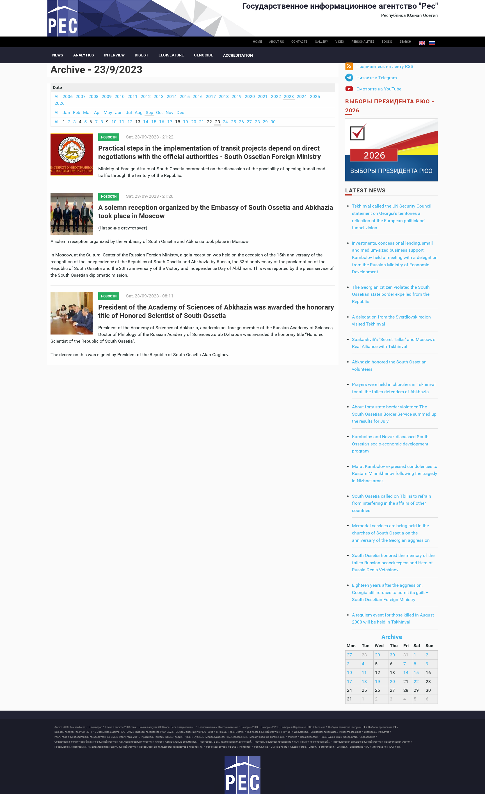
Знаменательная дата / (324, 732)
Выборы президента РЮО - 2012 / (114, 732)
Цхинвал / (343, 746)
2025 (315, 96)
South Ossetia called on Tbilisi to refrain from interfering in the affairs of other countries (391, 503)
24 (225, 121)
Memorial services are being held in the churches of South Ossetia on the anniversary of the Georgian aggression (391, 533)
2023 (289, 96)
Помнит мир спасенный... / (316, 741)
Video (339, 42)
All (57, 96)
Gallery (321, 42)
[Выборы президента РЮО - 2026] (391, 149)
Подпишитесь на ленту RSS (384, 66)
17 (169, 121)
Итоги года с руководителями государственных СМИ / (86, 737)
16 (161, 121)
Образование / (368, 737)
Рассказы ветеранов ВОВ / (222, 746)
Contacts (299, 42)
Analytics (83, 55)
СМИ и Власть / (280, 746)
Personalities (362, 42)
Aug (139, 112)
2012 (146, 96)
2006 (68, 96)
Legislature (171, 55)
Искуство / (384, 732)
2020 (250, 96)
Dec (180, 112)
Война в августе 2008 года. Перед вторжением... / (168, 727)
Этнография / (380, 746)
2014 (172, 96)
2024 (302, 96)
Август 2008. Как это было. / (71, 727)
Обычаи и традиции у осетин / (136, 741)
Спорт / (313, 746)
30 (273, 121)
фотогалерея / (327, 746)
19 (185, 121)
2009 (107, 96)
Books (387, 42)
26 (241, 121)
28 (257, 121)
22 (416, 681)
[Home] (242, 775)
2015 (185, 96)
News (57, 55)
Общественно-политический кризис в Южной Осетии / (86, 741)
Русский (432, 42)
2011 (132, 96)
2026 (59, 103)
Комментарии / (174, 737)
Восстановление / (229, 727)
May (108, 112)
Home (257, 42)
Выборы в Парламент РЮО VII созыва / (304, 727)
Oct (159, 112)
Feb (76, 112)
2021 (263, 96)
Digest (141, 55)
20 (193, 121)
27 (249, 121)
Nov (169, 112)
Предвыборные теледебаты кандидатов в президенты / (172, 746)
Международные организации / (268, 737)
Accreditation (238, 55)
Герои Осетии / (237, 732)
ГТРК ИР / (287, 732)
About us (276, 42)
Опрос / (159, 741)
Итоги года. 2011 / (129, 737)
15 (153, 121)
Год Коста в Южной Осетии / (263, 732)
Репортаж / (246, 746)
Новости (108, 137)
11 (121, 121)
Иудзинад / (147, 737)
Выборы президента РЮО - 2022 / (155, 732)
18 (364, 681)
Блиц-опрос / (96, 727)
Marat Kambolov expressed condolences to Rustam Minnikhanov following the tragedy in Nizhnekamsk (394, 473)
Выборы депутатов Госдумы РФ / (347, 727)
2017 (211, 96)
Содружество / (299, 746)
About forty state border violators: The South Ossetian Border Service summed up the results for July (394, 414)
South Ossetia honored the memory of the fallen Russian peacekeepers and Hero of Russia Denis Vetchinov (393, 562)
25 (233, 121)
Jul (129, 112)
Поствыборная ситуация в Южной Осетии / (358, 741)
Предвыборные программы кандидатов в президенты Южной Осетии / (96, 746)
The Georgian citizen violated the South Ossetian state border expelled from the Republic (391, 294)
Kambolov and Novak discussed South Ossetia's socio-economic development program (390, 444)
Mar (87, 112)
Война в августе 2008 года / (121, 727)
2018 (224, 96)
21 (201, 121)
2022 (276, 96)
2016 (198, 96)
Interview (114, 55)
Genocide (203, 55)
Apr (97, 112)
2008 (93, 96)
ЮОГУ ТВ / (395, 746)
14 (145, 121)
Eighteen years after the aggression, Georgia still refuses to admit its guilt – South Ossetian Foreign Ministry (390, 592)
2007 (81, 96)
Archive (391, 637)
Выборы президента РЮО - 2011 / (74, 732)
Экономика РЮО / (360, 746)
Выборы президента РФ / (383, 727)
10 (113, 121)
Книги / (159, 737)
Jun (119, 112)
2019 (237, 96)
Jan (66, 112)
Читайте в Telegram (376, 77)
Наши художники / (331, 737)
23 (217, 121)
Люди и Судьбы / (194, 737)
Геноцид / (221, 732)
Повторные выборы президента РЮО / (276, 741)
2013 (159, 96)
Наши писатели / (310, 737)
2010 (120, 96)
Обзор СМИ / (350, 737)
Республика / (262, 746)
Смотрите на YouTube (378, 89)
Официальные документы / (181, 741)
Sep (149, 112)
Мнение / (293, 737)
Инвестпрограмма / (351, 732)
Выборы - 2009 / (250, 727)
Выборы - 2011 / (270, 727)
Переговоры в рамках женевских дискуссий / (226, 741)
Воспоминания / (207, 727)
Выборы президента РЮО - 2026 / (195, 732)
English (422, 42)
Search (405, 42)
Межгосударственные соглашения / (226, 737)
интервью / (370, 732)
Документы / (302, 732)
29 (265, 121)
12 (129, 121)
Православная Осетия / (398, 741)
